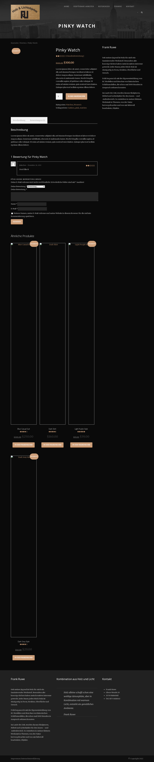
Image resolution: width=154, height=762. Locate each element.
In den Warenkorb (76, 96)
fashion (71, 108)
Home (66, 6)
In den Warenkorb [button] (24, 445)
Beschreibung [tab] (19, 120)
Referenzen (104, 6)
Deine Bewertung (19, 186)
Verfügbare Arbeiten (83, 6)
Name (14, 204)
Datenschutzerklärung (30, 759)
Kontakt (130, 6)
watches (83, 108)
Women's (77, 105)
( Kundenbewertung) (74, 56)
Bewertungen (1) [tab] (37, 120)
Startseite (15, 43)
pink (77, 108)
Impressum (15, 759)
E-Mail (14, 209)
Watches (23, 43)
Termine (118, 6)
